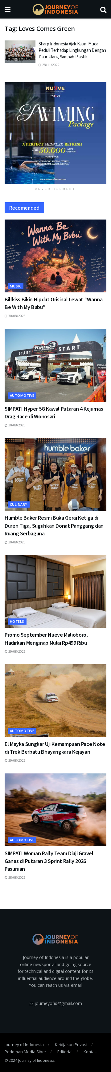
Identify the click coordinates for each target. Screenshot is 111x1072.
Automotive (22, 395)
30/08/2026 (16, 316)
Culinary (18, 504)
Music (15, 286)
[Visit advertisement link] (55, 133)
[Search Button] (103, 9)
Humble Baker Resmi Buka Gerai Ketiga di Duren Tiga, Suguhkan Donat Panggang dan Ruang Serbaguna (54, 525)
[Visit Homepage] (55, 9)
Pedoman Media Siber (25, 1051)
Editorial (64, 1051)
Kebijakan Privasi (71, 1044)
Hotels (17, 621)
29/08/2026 (16, 651)
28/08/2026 (16, 877)
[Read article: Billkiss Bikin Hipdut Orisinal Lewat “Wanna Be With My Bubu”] (55, 256)
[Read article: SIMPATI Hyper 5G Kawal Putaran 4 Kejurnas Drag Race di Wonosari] (55, 365)
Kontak (90, 1051)
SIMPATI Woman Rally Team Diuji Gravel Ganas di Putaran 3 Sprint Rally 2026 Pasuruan (49, 861)
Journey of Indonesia (24, 1044)
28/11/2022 (50, 65)
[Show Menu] (7, 9)
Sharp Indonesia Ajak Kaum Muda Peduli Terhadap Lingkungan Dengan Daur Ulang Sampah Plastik (72, 50)
